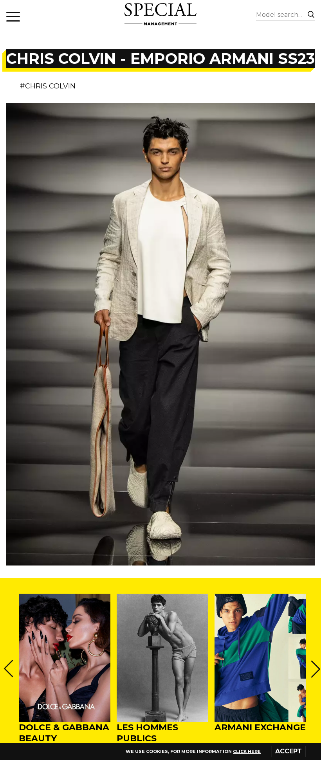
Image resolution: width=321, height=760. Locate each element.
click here (247, 751)
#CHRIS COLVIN (48, 86)
